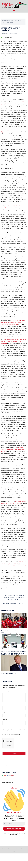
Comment (6, 692)
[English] (7, 775)
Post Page (10, 20)
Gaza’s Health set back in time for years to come (12, 631)
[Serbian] (11, 775)
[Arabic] (2, 775)
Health (16, 33)
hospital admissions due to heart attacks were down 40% (13, 103)
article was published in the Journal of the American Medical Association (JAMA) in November (13, 341)
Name (5, 705)
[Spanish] (12, 775)
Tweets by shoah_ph (7, 782)
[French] (8, 775)
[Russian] (10, 775)
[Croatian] (5, 775)
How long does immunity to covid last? (13, 603)
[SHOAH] (14, 4)
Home (4, 20)
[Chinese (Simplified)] (4, 775)
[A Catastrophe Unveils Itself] (14, 663)
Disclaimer (14, 848)
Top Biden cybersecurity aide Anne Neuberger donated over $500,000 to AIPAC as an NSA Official (14, 597)
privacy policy (21, 833)
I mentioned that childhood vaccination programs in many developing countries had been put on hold (13, 322)
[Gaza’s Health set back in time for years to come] (14, 620)
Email (4, 712)
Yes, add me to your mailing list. (12, 734)
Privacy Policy (22, 848)
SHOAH (3, 33)
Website (5, 719)
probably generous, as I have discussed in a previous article (13, 449)
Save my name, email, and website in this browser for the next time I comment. (14, 730)
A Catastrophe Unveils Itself (9, 673)
